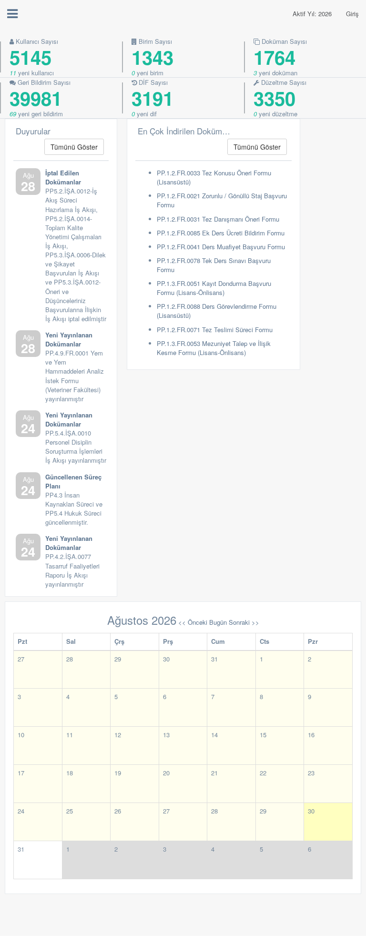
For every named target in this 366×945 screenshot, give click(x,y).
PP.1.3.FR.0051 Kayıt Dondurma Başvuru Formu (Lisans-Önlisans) (214, 288)
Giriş (352, 13)
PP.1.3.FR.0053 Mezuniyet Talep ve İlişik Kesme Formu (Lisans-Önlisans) (214, 348)
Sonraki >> (244, 622)
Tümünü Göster (74, 147)
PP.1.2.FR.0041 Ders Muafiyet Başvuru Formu (221, 246)
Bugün (218, 622)
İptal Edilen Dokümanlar (63, 177)
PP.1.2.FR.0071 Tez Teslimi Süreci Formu (215, 329)
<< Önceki (192, 622)
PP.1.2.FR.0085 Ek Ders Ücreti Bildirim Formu (221, 232)
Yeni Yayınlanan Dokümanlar (68, 339)
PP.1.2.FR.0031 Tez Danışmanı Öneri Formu (218, 219)
